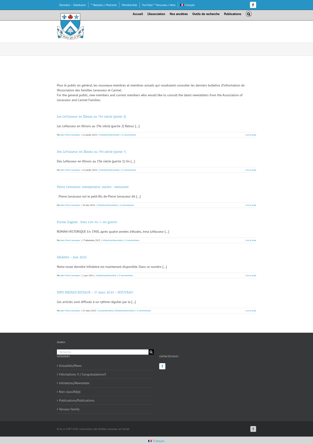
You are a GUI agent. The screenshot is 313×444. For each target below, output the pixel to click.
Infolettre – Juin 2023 (72, 257)
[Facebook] (162, 366)
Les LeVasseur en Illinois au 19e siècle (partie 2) (91, 117)
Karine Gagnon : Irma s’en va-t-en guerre (87, 222)
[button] (249, 13)
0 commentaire (129, 134)
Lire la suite (250, 134)
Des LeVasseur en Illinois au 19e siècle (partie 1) (91, 152)
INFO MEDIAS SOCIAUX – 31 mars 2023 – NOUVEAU (95, 292)
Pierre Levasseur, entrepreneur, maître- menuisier (93, 187)
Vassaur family (69, 409)
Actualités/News (105, 310)
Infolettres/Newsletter (109, 134)
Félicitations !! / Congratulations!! (82, 374)
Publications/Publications (77, 400)
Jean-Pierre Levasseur (70, 134)
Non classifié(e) (69, 392)
